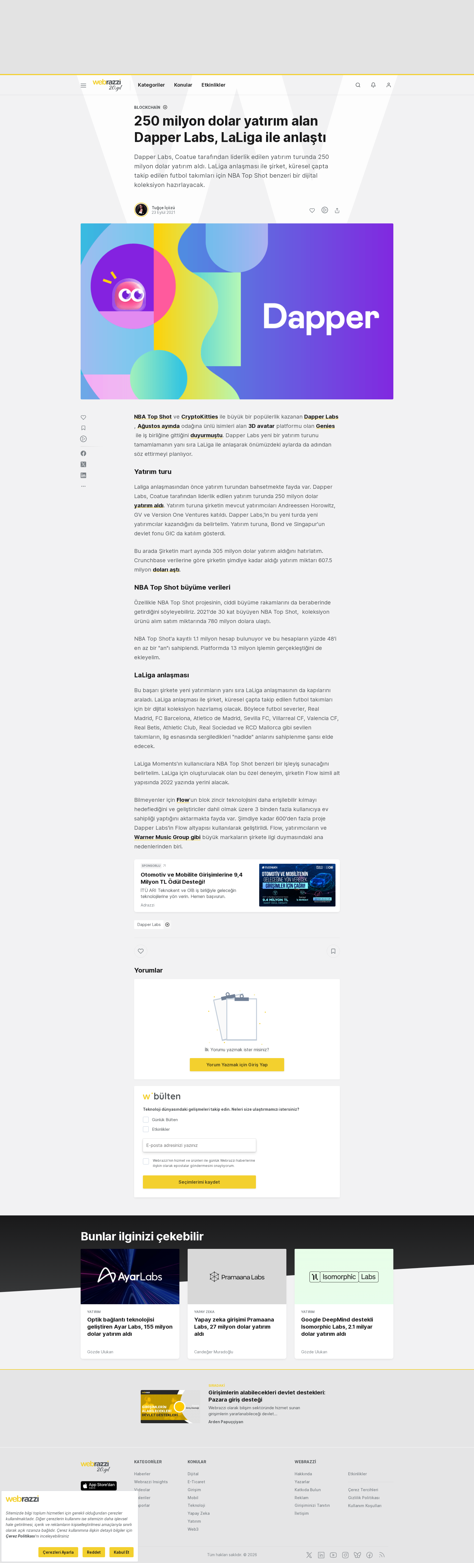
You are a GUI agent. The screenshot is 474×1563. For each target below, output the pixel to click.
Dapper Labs (149, 924)
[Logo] (107, 84)
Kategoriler (151, 85)
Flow (183, 800)
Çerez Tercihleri (363, 1489)
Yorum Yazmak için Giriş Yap (237, 1064)
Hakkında (303, 1473)
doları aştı (166, 569)
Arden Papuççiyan (225, 1421)
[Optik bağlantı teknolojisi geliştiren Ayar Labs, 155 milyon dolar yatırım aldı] (130, 1276)
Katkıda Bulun (308, 1489)
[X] (308, 1554)
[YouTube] (332, 1554)
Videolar (142, 1489)
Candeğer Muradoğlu (213, 1351)
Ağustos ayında (158, 426)
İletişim (302, 1513)
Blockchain (147, 107)
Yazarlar (302, 1481)
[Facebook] (369, 1554)
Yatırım (94, 1312)
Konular (183, 85)
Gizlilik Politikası (364, 1497)
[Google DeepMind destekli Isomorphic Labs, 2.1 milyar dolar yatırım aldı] (344, 1276)
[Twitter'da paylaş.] (83, 464)
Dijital (193, 1473)
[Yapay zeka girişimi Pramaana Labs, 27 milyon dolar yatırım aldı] (237, 1276)
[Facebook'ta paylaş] (83, 453)
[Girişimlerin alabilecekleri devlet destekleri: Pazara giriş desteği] (170, 1406)
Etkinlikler (213, 85)
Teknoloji (196, 1505)
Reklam (302, 1497)
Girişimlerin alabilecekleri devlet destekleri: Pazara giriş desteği (266, 1396)
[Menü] (83, 86)
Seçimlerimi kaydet (199, 1182)
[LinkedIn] (320, 1554)
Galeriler (142, 1497)
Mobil (193, 1497)
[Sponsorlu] (297, 885)
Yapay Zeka (204, 1312)
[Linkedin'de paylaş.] (83, 475)
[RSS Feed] (381, 1554)
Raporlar (142, 1505)
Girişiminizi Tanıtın (312, 1505)
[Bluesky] (357, 1554)
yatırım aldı (148, 505)
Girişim (194, 1489)
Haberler (142, 1473)
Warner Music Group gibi (167, 837)
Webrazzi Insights (151, 1481)
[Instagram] (345, 1554)
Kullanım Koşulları (365, 1505)
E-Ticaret (196, 1481)
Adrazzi (147, 905)
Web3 (193, 1529)
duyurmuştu (206, 435)
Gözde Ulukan (100, 1351)
